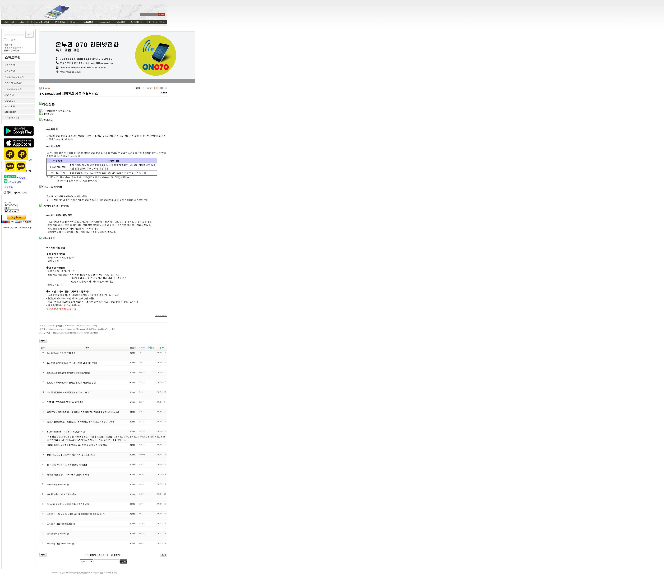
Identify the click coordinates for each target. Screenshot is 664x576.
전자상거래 (9, 22)
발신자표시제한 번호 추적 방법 (61, 353)
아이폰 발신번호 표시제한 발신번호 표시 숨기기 (69, 392)
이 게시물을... (161, 315)
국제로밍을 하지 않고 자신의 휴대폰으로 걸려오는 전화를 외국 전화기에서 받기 (83, 412)
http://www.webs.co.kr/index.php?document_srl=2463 (75, 333)
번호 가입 (24, 22)
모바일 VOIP (10, 71)
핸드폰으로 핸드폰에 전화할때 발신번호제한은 (68, 373)
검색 (124, 561)
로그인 (150, 88)
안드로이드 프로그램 (14, 77)
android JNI (9, 106)
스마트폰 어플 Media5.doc (59, 543)
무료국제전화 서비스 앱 (58, 484)
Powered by (84, 573)
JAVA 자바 (9, 95)
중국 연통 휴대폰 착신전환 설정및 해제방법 (67, 465)
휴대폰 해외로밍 (12, 117)
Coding (73, 22)
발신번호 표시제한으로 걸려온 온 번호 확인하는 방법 (71, 382)
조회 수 (142, 347)
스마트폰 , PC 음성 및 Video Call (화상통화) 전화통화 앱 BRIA (75, 514)
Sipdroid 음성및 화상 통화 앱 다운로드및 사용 (68, 504)
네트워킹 (121, 22)
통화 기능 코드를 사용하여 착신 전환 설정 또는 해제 (71, 455)
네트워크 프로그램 (13, 89)
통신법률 (135, 22)
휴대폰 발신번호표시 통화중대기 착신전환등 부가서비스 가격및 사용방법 (80, 422)
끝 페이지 (115, 555)
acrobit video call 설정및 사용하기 (63, 494)
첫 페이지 (91, 555)
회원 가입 (8, 44)
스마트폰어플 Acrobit (57, 533)
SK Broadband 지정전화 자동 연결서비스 (68, 93)
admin (164, 93)
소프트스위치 (105, 22)
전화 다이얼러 (10, 65)
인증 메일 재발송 (11, 50)
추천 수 (151, 347)
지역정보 (160, 22)
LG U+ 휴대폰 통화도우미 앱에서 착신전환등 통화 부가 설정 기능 (77, 445)
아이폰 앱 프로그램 (13, 83)
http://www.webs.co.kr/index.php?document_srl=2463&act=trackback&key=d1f (81, 329)
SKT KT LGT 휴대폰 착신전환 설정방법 (65, 402)
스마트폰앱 (88, 22)
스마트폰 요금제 (41, 22)
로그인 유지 (12, 39)
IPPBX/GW (60, 22)
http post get (10, 112)
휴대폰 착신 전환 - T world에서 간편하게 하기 (68, 474)
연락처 (147, 22)
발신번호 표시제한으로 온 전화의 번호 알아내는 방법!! (72, 363)
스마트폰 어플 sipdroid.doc (59, 524)
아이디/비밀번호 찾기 (14, 47)
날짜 (161, 347)
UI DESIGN (9, 101)
